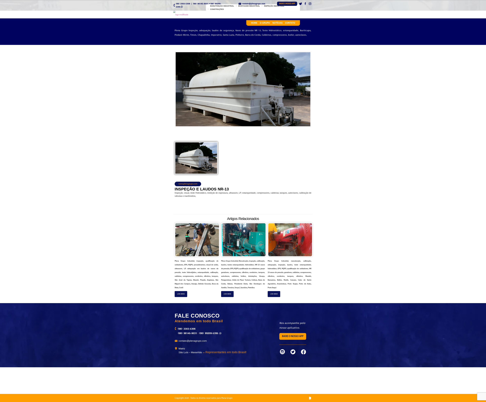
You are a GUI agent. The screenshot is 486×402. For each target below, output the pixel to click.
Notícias (277, 23)
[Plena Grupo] (180, 14)
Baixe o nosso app (287, 4)
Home (254, 23)
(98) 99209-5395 (208, 333)
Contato (290, 23)
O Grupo (265, 23)
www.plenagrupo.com (187, 184)
